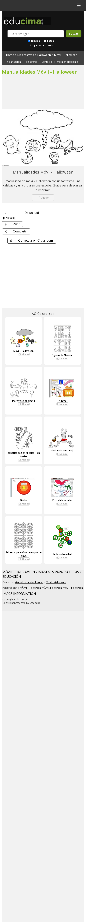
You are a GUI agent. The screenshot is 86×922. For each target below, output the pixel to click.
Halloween (44, 55)
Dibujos (35, 41)
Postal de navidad (62, 500)
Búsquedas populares (41, 45)
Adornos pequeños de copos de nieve (24, 554)
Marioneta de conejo (62, 450)
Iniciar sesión (13, 62)
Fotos (50, 41)
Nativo (62, 400)
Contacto (47, 62)
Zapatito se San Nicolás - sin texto (23, 454)
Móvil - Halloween (65, 55)
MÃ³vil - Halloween (30, 587)
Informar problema (67, 62)
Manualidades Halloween (29, 582)
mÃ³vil (45, 587)
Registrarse (31, 62)
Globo (23, 500)
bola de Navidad (62, 554)
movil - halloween (73, 587)
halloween (56, 587)
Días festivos (25, 55)
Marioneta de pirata (23, 400)
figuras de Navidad (62, 355)
